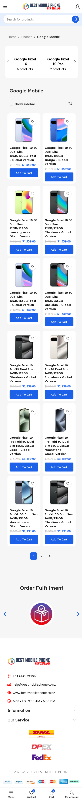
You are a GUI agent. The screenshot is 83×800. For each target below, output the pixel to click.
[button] (8, 61)
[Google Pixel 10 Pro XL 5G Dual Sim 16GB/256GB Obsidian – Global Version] (59, 492)
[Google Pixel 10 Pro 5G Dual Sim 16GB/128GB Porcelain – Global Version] (59, 347)
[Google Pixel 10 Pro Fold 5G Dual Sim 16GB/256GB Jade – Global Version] (24, 419)
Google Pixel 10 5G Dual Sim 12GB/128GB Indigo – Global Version (59, 156)
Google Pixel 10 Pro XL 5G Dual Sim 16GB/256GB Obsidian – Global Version (59, 518)
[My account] (77, 6)
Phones (26, 37)
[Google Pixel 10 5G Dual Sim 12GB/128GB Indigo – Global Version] (59, 129)
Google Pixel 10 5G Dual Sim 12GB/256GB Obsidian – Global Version (59, 301)
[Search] (75, 19)
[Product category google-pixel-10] (25, 62)
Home (12, 37)
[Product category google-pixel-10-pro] (58, 62)
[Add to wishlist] (32, 121)
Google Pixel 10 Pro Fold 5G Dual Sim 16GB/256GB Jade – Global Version (22, 445)
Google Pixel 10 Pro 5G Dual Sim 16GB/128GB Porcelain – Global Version (58, 373)
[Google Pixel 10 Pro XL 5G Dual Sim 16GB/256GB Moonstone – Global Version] (24, 492)
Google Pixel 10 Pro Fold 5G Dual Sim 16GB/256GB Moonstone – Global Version (57, 445)
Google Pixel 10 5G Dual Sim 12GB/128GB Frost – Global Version (23, 154)
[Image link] (28, 661)
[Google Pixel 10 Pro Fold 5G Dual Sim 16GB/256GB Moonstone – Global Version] (59, 419)
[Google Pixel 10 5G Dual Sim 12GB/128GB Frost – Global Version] (24, 129)
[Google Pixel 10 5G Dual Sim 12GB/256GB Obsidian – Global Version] (59, 274)
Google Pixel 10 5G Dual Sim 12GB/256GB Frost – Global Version (23, 299)
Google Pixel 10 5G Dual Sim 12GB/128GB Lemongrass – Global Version (23, 228)
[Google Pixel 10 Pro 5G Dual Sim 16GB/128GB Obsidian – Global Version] (24, 347)
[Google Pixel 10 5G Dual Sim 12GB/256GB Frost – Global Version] (24, 274)
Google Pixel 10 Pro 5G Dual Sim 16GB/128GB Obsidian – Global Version (23, 373)
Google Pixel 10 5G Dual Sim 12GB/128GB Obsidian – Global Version (59, 228)
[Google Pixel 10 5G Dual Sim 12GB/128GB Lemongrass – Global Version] (24, 202)
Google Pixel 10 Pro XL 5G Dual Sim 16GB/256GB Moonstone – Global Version (23, 518)
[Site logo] (41, 6)
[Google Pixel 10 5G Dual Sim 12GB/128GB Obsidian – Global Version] (59, 202)
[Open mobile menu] (5, 6)
